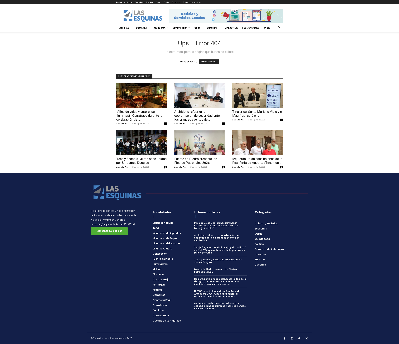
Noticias (123, 27)
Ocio (197, 27)
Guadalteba (180, 27)
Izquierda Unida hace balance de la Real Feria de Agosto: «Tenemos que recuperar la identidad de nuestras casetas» (220, 281)
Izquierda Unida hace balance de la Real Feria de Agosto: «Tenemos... (257, 161)
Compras (212, 27)
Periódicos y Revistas (144, 2)
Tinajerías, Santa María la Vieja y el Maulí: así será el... (257, 113)
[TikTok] (299, 339)
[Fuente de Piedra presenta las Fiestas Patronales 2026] (199, 142)
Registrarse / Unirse (124, 2)
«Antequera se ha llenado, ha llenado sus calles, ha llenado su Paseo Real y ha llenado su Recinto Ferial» (220, 306)
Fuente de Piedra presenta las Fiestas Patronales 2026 (195, 161)
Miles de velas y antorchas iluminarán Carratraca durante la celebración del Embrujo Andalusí (216, 225)
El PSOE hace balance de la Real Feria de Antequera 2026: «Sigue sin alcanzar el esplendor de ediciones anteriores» (217, 294)
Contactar (176, 2)
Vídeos (158, 2)
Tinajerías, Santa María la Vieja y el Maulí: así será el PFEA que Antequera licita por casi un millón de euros (219, 250)
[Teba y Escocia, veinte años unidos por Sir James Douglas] (141, 142)
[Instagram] (292, 339)
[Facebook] (284, 339)
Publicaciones (250, 27)
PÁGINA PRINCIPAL (209, 62)
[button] (279, 28)
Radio (166, 2)
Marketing (231, 27)
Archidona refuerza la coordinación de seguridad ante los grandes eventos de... (197, 115)
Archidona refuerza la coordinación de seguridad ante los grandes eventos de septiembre (217, 238)
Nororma (160, 27)
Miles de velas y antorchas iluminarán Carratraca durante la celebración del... (139, 115)
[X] (307, 339)
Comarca (141, 27)
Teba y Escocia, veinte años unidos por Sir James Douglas (141, 161)
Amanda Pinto (123, 123)
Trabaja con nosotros (191, 2)
